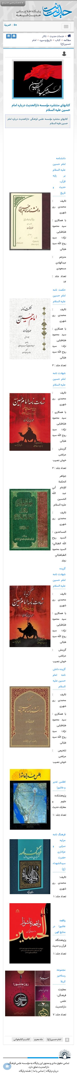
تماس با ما (38, 1071)
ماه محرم (38, 1039)
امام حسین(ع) (54, 1039)
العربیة (7, 25)
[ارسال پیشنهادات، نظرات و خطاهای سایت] (7, 1066)
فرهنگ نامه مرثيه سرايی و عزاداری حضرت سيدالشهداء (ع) (59, 852)
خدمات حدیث (57, 36)
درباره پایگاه (52, 1071)
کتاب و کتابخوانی (22, 1039)
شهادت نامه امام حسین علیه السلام (59, 379)
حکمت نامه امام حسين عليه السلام (59, 296)
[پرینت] (13, 36)
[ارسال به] (8, 36)
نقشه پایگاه (25, 1071)
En (15, 25)
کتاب (57, 40)
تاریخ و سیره (46, 40)
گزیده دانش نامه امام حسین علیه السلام (59, 678)
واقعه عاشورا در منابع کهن (59, 926)
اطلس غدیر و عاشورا (59, 785)
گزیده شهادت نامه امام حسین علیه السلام (59, 577)
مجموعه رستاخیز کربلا (61, 976)
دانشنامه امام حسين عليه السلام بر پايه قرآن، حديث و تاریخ (59, 175)
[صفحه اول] (69, 36)
